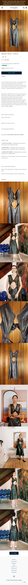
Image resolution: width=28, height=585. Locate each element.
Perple (11, 580)
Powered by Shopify (17, 580)
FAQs (14, 565)
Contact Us (14, 566)
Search (14, 559)
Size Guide (14, 561)
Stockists (14, 568)
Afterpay (14, 563)
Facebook (14, 572)
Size (3, 56)
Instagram (14, 570)
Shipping (3, 68)
